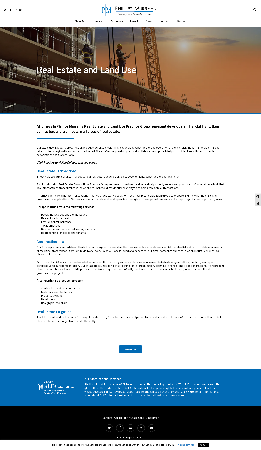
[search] (255, 9)
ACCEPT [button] (203, 445)
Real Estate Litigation (54, 312)
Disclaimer (152, 418)
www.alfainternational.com (150, 395)
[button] (130, 349)
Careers (107, 418)
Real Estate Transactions (57, 171)
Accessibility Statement (129, 418)
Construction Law (50, 242)
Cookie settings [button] (186, 445)
